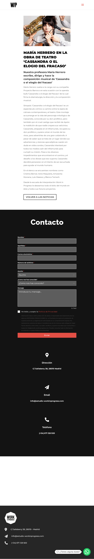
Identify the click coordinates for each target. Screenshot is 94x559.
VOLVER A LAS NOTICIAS (40, 197)
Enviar (47, 335)
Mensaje (21, 288)
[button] (87, 552)
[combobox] (47, 275)
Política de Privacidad (48, 312)
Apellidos (22, 246)
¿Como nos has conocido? (27, 280)
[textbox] (44, 275)
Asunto (21, 271)
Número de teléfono (26, 263)
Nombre (21, 237)
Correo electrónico (25, 254)
